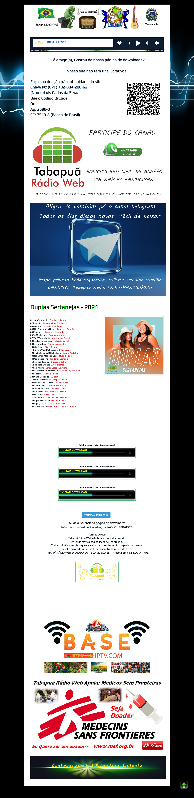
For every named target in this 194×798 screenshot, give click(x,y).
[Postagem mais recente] (31, 603)
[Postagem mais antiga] (163, 603)
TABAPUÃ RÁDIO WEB (96, 514)
